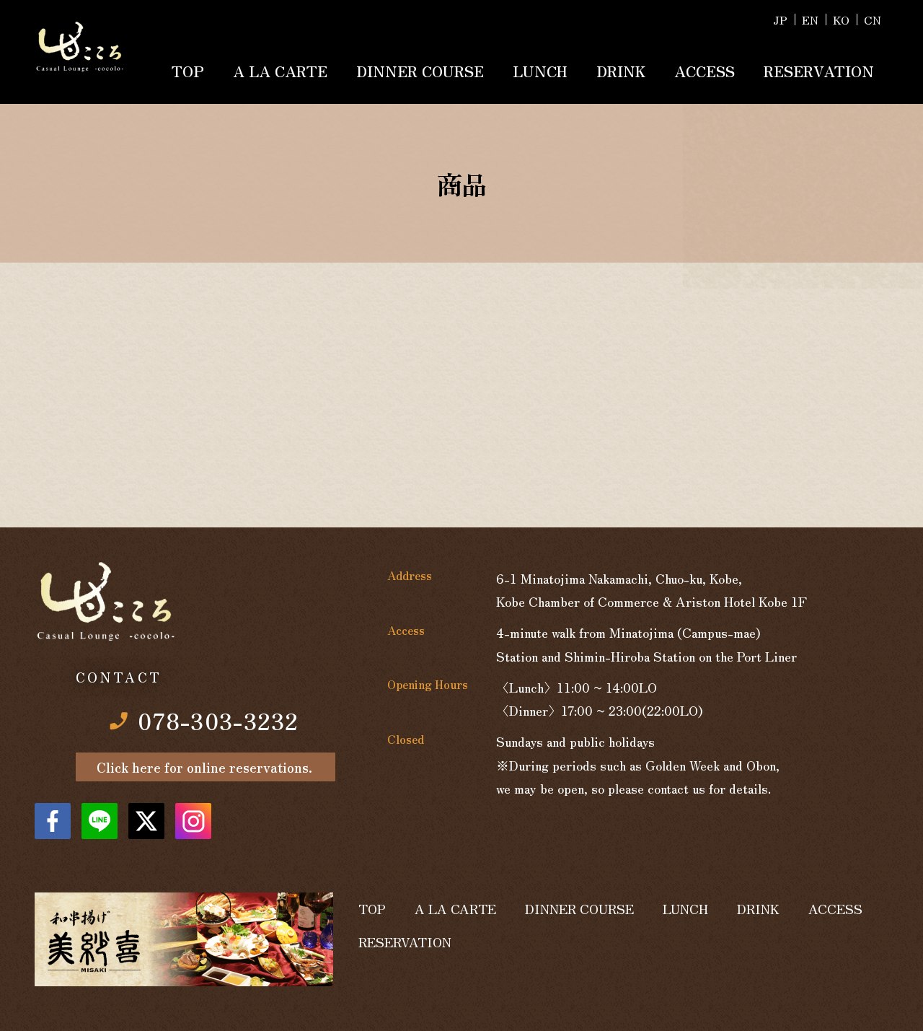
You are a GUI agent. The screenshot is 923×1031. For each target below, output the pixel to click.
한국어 (841, 19)
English (810, 19)
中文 (872, 19)
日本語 (780, 19)
